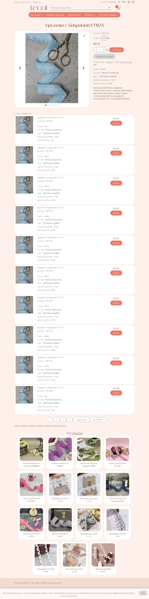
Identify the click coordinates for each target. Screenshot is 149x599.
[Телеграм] (119, 2)
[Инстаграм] (129, 2)
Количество (99, 62)
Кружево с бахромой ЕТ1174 (50, 117)
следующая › (81, 419)
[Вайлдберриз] (133, 2)
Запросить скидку (104, 56)
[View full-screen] (84, 35)
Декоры (89, 14)
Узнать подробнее (68, 595)
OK (143, 593)
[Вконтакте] (123, 2)
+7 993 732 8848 (107, 2)
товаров (77, 433)
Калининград (126, 62)
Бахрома (40, 425)
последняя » (98, 419)
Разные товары (108, 14)
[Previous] (20, 68)
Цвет (95, 76)
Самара (109, 62)
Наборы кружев (55, 14)
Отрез (96, 38)
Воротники (74, 14)
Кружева (35, 14)
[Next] (83, 68)
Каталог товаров (21, 425)
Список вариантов (23, 113)
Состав (96, 72)
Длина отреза (99, 83)
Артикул (97, 33)
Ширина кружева (101, 80)
